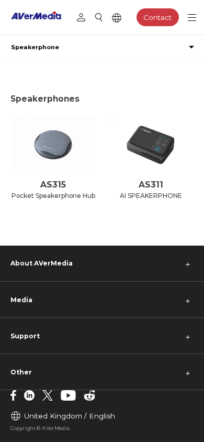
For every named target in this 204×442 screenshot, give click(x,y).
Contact (157, 17)
